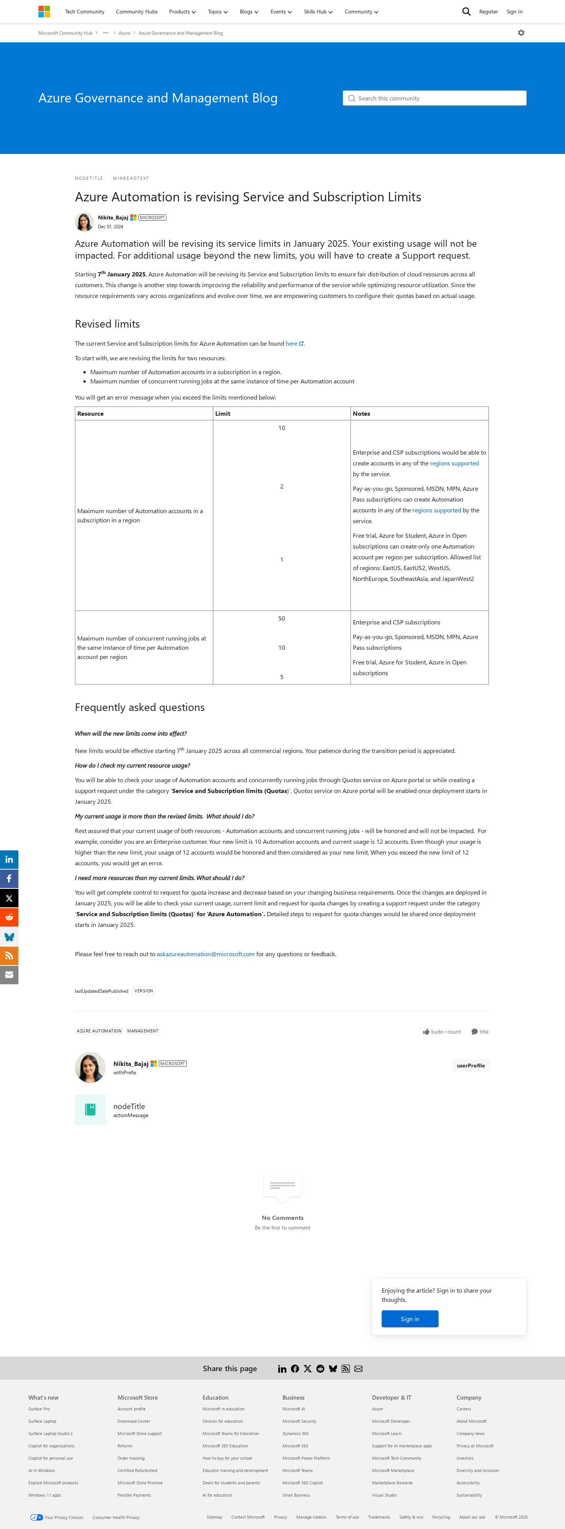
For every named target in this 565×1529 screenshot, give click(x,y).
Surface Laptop (42, 1421)
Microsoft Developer (391, 1421)
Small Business (296, 1495)
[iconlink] (90, 1109)
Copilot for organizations (51, 1446)
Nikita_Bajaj (113, 217)
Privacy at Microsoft (475, 1446)
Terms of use (347, 1517)
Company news (471, 1433)
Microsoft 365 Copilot (302, 1483)
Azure (124, 33)
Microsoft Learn (386, 1433)
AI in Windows (41, 1470)
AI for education (217, 1495)
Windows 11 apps (44, 1495)
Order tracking (131, 1458)
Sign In (515, 11)
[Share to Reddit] (320, 1368)
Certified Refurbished (137, 1470)
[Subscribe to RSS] (346, 1368)
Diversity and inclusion (478, 1470)
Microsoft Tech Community (396, 1458)
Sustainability (469, 1495)
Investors (465, 1458)
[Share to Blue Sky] (333, 1368)
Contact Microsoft (248, 1517)
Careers (464, 1409)
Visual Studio (384, 1495)
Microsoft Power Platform (306, 1458)
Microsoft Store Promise (140, 1483)
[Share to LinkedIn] (282, 1368)
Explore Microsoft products (53, 1483)
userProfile (471, 1065)
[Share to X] (308, 1368)
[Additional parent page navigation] (105, 32)
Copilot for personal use (50, 1458)
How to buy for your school (227, 1458)
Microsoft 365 (295, 1446)
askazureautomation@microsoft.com (206, 954)
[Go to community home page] (44, 11)
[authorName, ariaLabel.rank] (84, 221)
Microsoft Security (299, 1421)
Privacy (280, 1517)
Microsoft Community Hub (65, 33)
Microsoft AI (293, 1409)
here (291, 343)
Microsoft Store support (140, 1433)
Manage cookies (311, 1517)
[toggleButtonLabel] (521, 32)
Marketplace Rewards (392, 1483)
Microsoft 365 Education (225, 1446)
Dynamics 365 (295, 1433)
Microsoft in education (223, 1409)
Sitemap (214, 1517)
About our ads (472, 1517)
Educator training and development (235, 1470)
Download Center (134, 1421)
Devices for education (223, 1421)
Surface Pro (39, 1409)
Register (488, 11)
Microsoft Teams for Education (231, 1433)
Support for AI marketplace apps (402, 1446)
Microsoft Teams (297, 1470)
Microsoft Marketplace (393, 1470)
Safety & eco (411, 1517)
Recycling (441, 1517)
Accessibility (468, 1483)
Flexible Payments (134, 1495)
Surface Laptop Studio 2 (50, 1433)
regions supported (454, 463)
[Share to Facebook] (295, 1368)
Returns (125, 1446)
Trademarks (379, 1517)
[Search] (466, 11)
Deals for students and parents (231, 1483)
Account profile (132, 1409)
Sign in (410, 1319)
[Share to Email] (358, 1368)
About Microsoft (472, 1421)
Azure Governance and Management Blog (181, 33)
